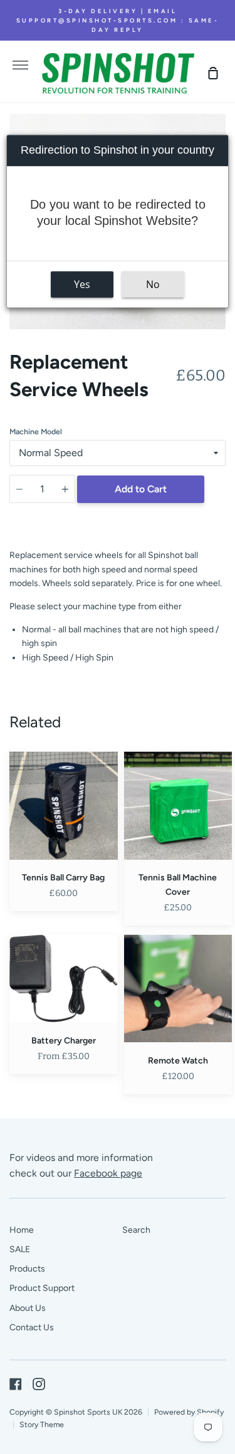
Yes (82, 284)
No (153, 284)
